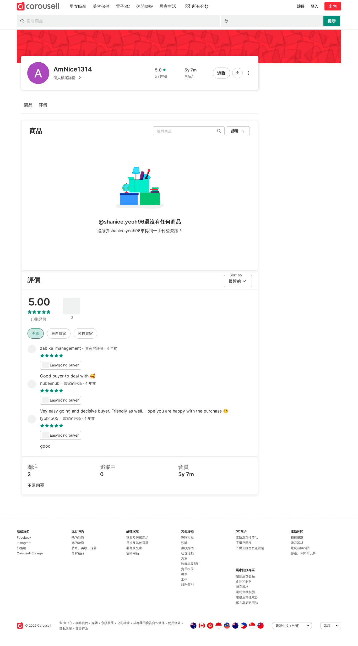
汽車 (184, 558)
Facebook (24, 537)
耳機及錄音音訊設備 (250, 548)
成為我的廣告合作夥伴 (149, 623)
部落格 (21, 548)
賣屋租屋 (187, 569)
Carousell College (30, 553)
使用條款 (174, 623)
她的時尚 (78, 543)
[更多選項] (248, 73)
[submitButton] (331, 21)
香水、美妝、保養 (84, 548)
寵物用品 (132, 553)
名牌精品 (78, 553)
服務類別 (187, 585)
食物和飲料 (244, 581)
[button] (72, 78)
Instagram (24, 543)
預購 (184, 543)
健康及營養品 (245, 576)
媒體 (94, 623)
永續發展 (107, 623)
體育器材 (242, 587)
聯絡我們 (81, 623)
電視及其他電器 (137, 543)
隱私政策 (65, 629)
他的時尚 (78, 537)
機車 (184, 574)
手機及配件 (244, 543)
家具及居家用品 (137, 537)
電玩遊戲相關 (245, 592)
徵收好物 (187, 548)
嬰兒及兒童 (134, 548)
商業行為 (81, 629)
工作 (184, 579)
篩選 (234, 131)
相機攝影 (297, 537)
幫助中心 (65, 623)
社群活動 (187, 553)
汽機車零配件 (190, 564)
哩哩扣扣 (187, 537)
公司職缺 (123, 623)
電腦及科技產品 (247, 537)
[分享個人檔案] (237, 73)
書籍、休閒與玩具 (303, 553)
